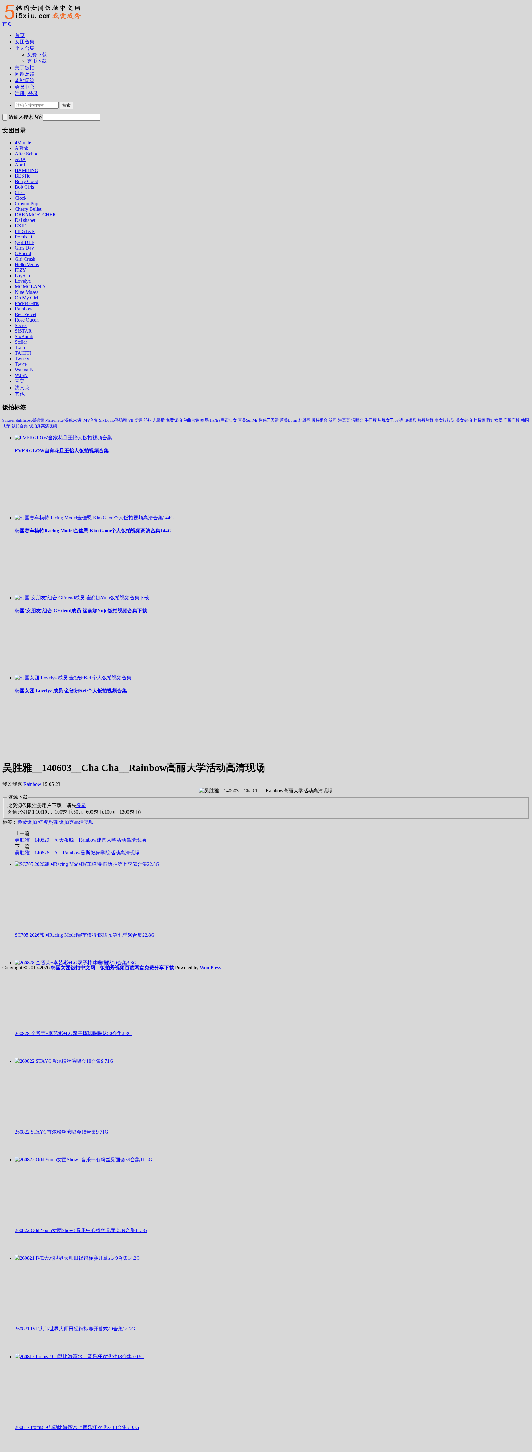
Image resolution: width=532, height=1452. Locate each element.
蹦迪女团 (494, 420)
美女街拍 (464, 420)
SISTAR (23, 331)
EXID (21, 225)
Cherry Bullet (28, 209)
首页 (7, 23)
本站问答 (24, 80)
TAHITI (23, 353)
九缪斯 (159, 420)
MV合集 (90, 420)
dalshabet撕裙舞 (30, 420)
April (20, 164)
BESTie (22, 175)
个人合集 (24, 48)
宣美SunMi (247, 420)
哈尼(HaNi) (210, 420)
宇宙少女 (229, 420)
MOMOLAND (30, 286)
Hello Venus (27, 264)
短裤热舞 (425, 420)
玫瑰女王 (386, 420)
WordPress (210, 967)
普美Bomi (288, 420)
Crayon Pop (26, 203)
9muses (8, 420)
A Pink (21, 148)
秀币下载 (37, 61)
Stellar (21, 342)
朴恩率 (304, 420)
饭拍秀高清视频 (43, 426)
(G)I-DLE (24, 242)
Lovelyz (23, 281)
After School (27, 153)
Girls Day (24, 247)
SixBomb (24, 336)
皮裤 (399, 420)
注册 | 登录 (26, 93)
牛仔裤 (371, 420)
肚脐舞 (479, 420)
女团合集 (24, 41)
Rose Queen (27, 319)
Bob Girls (24, 187)
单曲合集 (191, 420)
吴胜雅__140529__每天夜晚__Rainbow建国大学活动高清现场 (80, 839)
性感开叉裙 (269, 420)
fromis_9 (23, 236)
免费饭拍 (174, 420)
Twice (21, 364)
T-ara (20, 347)
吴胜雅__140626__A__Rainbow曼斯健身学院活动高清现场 (77, 852)
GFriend (23, 253)
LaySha (22, 275)
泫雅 (333, 420)
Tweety (22, 358)
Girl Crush (25, 259)
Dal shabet (25, 220)
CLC (20, 192)
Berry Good (26, 181)
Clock (20, 198)
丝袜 (147, 420)
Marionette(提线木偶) (63, 420)
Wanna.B (24, 369)
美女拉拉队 (445, 420)
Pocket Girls (27, 303)
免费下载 (37, 54)
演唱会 (357, 420)
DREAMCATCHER (35, 214)
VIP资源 (135, 420)
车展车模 (512, 420)
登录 (81, 805)
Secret (21, 325)
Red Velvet (25, 314)
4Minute (23, 142)
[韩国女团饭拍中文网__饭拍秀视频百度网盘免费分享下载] (41, 19)
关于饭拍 (24, 67)
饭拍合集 (20, 426)
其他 (20, 394)
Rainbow (24, 308)
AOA (20, 159)
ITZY (20, 270)
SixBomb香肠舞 (113, 420)
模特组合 (320, 420)
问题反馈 (24, 74)
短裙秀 (410, 420)
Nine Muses (26, 292)
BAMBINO (26, 170)
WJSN (21, 375)
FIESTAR (25, 231)
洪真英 (22, 387)
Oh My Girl (26, 297)
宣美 (20, 381)
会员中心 (24, 87)
